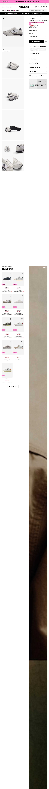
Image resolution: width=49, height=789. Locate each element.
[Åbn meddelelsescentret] (41, 7)
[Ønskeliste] (44, 7)
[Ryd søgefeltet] (46, 10)
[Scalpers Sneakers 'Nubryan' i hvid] (13, 93)
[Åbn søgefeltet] (29, 10)
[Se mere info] (7, 292)
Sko (45, 16)
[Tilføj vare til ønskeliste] (10, 273)
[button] (38, 36)
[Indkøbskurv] (46, 7)
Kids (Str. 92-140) (39, 16)
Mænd (7, 6)
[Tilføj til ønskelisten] (45, 41)
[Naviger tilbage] (3, 18)
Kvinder (3, 6)
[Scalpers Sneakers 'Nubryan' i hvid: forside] (13, 31)
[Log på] (38, 7)
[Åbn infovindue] (46, 1)
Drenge (33, 16)
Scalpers (7, 269)
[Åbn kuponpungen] (36, 7)
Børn (11, 6)
